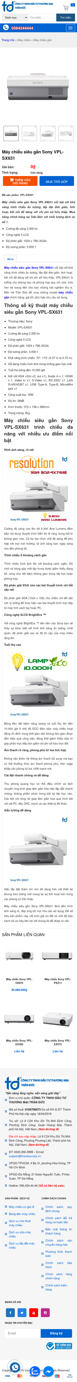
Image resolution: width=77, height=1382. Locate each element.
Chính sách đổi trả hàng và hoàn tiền (58, 1220)
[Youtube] (33, 1312)
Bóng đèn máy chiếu (22, 1214)
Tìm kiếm (65, 17)
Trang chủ (8, 40)
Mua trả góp (57, 181)
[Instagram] (45, 1312)
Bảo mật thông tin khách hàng (58, 1231)
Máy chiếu (24, 40)
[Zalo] (35, 1376)
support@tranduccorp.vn (25, 1156)
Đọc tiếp (58, 976)
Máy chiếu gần (43, 40)
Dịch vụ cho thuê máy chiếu (20, 1223)
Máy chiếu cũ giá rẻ (21, 1207)
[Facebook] (10, 1312)
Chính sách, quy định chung (58, 1209)
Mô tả (10, 259)
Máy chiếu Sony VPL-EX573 (58, 1042)
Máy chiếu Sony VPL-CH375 (19, 981)
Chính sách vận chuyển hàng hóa (58, 1242)
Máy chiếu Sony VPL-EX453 (19, 1042)
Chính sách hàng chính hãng (58, 1276)
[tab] (10, 258)
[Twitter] (22, 1312)
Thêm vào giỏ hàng (22, 181)
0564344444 (22, 28)
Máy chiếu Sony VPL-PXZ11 (58, 981)
